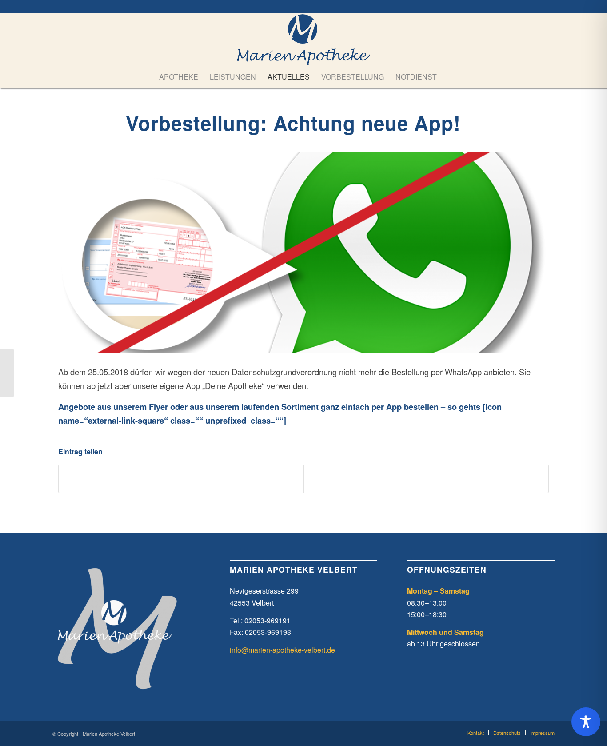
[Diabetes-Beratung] (7, 373)
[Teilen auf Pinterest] (365, 479)
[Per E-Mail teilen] (487, 479)
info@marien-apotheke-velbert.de (282, 650)
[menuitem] (178, 77)
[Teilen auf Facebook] (120, 479)
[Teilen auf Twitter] (242, 479)
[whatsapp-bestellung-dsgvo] (303, 252)
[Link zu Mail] (548, 6)
